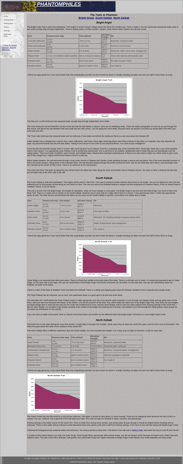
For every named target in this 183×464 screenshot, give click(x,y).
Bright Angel (86, 17)
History (6, 27)
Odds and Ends (7, 35)
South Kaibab (103, 17)
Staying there (9, 20)
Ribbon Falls (137, 430)
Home (6, 16)
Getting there (8, 23)
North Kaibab (121, 17)
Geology (7, 31)
